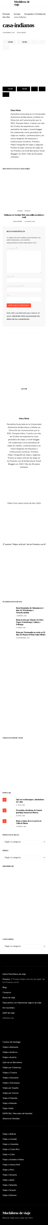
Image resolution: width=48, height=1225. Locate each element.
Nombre (10, 276)
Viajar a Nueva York (11, 1165)
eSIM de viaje (8, 1013)
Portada (6, 14)
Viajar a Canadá (10, 1139)
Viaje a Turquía (9, 1190)
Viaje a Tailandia (10, 1185)
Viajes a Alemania (10, 1047)
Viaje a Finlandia (10, 1098)
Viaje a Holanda (10, 1103)
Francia (27, 211)
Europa (17, 14)
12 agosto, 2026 (29, 221)
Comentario (11, 248)
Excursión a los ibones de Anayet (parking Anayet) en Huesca (29, 811)
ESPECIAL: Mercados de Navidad (17, 1113)
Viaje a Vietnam (10, 1195)
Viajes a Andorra (10, 1052)
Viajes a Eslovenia (10, 1078)
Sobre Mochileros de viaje (14, 974)
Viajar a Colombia (10, 1144)
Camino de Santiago (11, 1042)
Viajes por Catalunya (12, 1068)
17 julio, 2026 (20, 805)
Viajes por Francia (11, 1093)
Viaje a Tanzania (10, 1175)
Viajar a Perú (8, 1170)
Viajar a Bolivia (9, 1134)
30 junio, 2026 (20, 815)
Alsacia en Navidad (11, 1119)
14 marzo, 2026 (21, 826)
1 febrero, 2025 (21, 615)
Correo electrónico (15, 286)
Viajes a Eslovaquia (11, 1083)
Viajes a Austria (9, 1057)
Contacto (7, 992)
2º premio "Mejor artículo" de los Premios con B (24, 544)
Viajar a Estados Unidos (13, 1160)
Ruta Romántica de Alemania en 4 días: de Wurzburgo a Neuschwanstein (29, 610)
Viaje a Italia (8, 1108)
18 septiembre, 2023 (23, 638)
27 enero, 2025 (21, 627)
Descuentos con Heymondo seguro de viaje (22, 1003)
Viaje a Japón (8, 1180)
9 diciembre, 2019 (8, 32)
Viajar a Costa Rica (11, 1149)
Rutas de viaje (9, 998)
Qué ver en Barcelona (12, 1062)
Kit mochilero (9, 1008)
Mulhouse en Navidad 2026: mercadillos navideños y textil (24, 216)
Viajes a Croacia (10, 1073)
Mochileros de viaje (16, 1213)
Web (8, 295)
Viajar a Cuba (9, 1154)
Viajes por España (10, 1088)
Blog (5, 987)
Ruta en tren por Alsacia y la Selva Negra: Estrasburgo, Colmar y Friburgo (29, 622)
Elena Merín (21, 32)
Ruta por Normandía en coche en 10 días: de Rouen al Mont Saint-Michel (30, 633)
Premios (6, 979)
